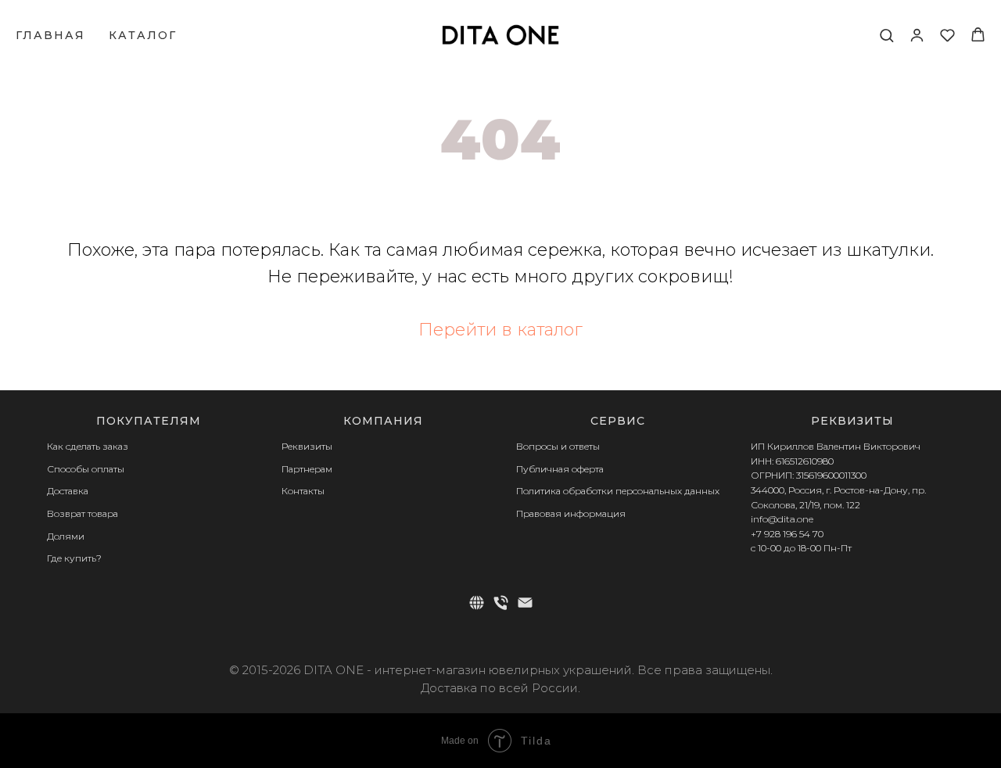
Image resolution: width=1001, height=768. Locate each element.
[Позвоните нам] (501, 602)
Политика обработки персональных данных (617, 491)
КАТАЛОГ (143, 35)
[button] (886, 34)
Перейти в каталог (500, 329)
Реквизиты (307, 446)
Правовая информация (571, 513)
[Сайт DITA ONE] (476, 602)
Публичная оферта (560, 469)
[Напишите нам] (525, 602)
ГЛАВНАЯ (50, 35)
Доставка (67, 491)
